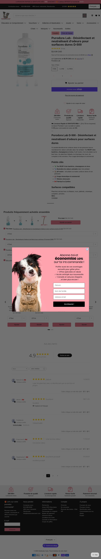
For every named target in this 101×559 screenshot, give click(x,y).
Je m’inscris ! (69, 304)
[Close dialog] (87, 249)
